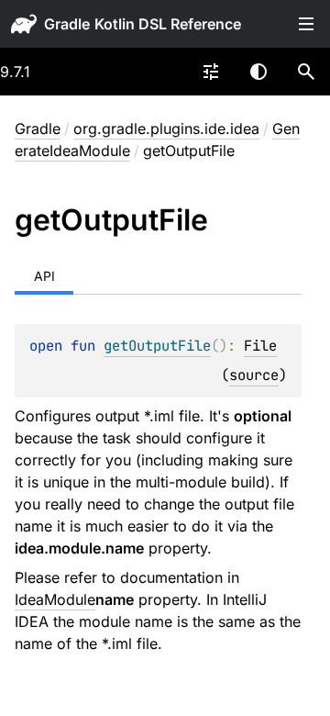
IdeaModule (55, 599)
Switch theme (258, 71)
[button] (306, 71)
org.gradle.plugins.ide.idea (166, 128)
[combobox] (211, 71)
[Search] (306, 71)
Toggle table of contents (306, 24)
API (44, 276)
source (254, 375)
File (260, 345)
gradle (67, 24)
